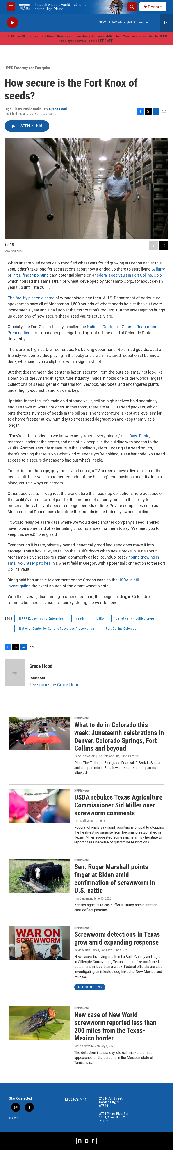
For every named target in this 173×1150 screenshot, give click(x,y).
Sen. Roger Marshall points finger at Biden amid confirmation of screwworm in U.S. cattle (114, 878)
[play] (12, 22)
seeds (80, 618)
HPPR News (81, 718)
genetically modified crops (135, 618)
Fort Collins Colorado (121, 628)
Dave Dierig (139, 435)
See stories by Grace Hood (54, 684)
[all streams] (166, 23)
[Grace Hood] (15, 672)
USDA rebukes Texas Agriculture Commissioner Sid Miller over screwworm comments (118, 805)
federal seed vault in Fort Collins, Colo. (129, 275)
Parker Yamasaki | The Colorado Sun (96, 756)
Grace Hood (58, 109)
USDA (100, 618)
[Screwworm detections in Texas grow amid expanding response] (39, 943)
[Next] (163, 245)
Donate (155, 7)
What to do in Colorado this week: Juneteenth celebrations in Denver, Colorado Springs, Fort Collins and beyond (119, 736)
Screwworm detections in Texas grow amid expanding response (117, 938)
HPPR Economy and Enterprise (28, 67)
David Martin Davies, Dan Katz (93, 950)
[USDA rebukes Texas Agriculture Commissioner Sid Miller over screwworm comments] (39, 806)
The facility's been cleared (31, 297)
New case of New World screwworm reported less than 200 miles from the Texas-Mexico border (115, 1026)
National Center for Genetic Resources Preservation (56, 628)
